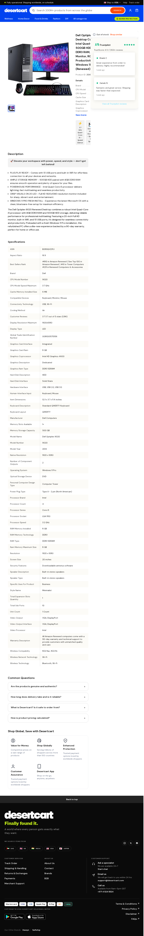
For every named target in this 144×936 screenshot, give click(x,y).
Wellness (8, 19)
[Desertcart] (15, 10)
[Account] (130, 10)
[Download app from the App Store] (36, 917)
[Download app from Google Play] (14, 917)
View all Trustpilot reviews (114, 104)
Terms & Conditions (128, 903)
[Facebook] (137, 843)
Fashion (56, 19)
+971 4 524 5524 (105, 891)
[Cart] (137, 10)
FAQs (135, 918)
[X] (130, 843)
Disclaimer (133, 913)
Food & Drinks (41, 19)
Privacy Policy (131, 908)
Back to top (72, 799)
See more (81, 114)
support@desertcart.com (111, 880)
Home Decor (24, 19)
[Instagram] (124, 843)
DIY (66, 19)
